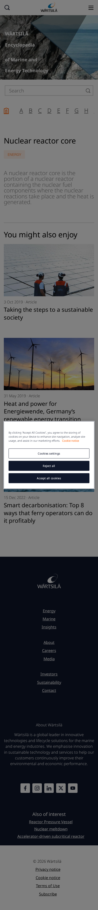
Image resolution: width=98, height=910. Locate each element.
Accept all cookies (49, 478)
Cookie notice (70, 440)
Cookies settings (49, 453)
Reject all (49, 466)
